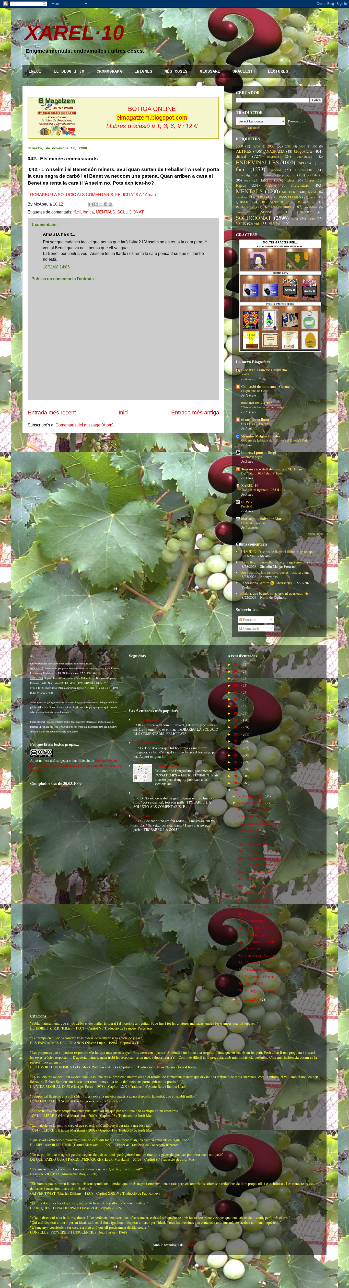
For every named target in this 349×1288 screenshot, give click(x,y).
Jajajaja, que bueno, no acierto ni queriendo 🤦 (274, 593)
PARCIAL (262, 197)
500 (314, 146)
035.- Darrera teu (249, 948)
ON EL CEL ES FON (256, 423)
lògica (88, 212)
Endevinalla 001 (248, 830)
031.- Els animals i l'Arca (255, 976)
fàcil (77, 212)
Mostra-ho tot (315, 533)
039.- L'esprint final (251, 920)
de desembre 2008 (251, 796)
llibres (309, 180)
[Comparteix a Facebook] (105, 204)
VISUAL (275, 223)
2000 (270, 146)
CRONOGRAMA (109, 71)
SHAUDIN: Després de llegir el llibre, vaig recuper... (279, 551)
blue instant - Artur (256, 402)
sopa (295, 218)
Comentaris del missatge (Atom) (84, 425)
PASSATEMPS (290, 197)
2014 (236, 747)
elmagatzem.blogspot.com (152, 117)
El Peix (246, 502)
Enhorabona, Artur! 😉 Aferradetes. (266, 582)
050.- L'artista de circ (252, 843)
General (275, 169)
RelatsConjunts (278, 207)
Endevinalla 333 (145, 742)
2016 (236, 734)
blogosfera (303, 151)
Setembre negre (251, 456)
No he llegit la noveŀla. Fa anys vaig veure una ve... (277, 562)
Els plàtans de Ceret (255, 390)
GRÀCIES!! (243, 71)
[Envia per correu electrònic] (91, 204)
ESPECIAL (305, 163)
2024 (236, 678)
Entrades (248, 619)
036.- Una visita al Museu (255, 941)
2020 (236, 706)
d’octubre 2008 (248, 999)
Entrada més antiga (195, 412)
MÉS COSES (176, 71)
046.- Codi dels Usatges (254, 871)
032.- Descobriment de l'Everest (260, 969)
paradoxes (242, 197)
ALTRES (243, 151)
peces (313, 197)
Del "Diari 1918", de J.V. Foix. (262, 473)
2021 (236, 699)
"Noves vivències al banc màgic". (264, 407)
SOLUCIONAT (130, 212)
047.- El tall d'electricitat (255, 864)
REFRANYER (272, 201)
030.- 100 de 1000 (250, 983)
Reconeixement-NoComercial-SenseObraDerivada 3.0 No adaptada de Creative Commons (75, 765)
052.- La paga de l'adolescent (258, 823)
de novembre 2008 (251, 802)
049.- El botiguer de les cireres (259, 851)
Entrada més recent (52, 412)
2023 (236, 685)
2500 (288, 146)
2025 (236, 671)
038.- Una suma (248, 927)
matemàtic (300, 185)
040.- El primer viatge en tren (258, 913)
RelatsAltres (306, 202)
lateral (266, 180)
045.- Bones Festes (250, 878)
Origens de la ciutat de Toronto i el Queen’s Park (274, 440)
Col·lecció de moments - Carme (265, 386)
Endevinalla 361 (145, 792)
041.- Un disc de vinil (252, 906)
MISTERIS (290, 191)
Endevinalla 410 (145, 719)
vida (257, 223)
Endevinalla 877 (145, 816)
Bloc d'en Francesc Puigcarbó (264, 369)
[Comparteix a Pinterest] (110, 204)
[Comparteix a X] (100, 204)
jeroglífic (288, 175)
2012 (236, 762)
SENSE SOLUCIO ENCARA (286, 211)
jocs (247, 180)
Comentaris (250, 628)
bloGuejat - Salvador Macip (263, 518)
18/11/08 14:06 (56, 267)
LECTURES (278, 71)
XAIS (245, 374)
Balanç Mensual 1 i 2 (252, 809)
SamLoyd (242, 212)
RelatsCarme (245, 207)
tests (311, 218)
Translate (252, 127)
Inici (124, 412)
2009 (236, 783)
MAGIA (270, 185)
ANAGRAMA (274, 151)
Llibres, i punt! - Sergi (258, 452)
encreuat (273, 156)
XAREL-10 (249, 485)
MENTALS (105, 212)
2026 (236, 664)
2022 (236, 692)
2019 (236, 713)
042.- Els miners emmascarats (258, 899)
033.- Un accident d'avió (254, 962)
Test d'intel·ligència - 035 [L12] (263, 489)
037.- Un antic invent (252, 934)
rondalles (311, 207)
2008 (236, 789)
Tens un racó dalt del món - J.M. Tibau (271, 469)
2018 (236, 720)
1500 (257, 146)
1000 (239, 146)
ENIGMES (143, 71)
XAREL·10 (74, 32)
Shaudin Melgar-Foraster (260, 436)
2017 (236, 727)
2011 (236, 768)
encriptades (304, 156)
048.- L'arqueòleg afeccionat (257, 857)
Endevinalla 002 (248, 816)
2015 (236, 741)
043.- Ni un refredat (251, 892)
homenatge (243, 175)
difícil (241, 156)
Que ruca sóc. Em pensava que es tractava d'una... (276, 572)
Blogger (190, 1244)
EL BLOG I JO (69, 71)
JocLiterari (315, 175)
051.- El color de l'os (252, 836)
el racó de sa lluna (255, 419)
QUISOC (242, 201)
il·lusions (268, 175)
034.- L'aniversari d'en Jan (256, 955)
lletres (290, 180)
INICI (35, 71)
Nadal (312, 192)
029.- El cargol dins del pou (257, 990)
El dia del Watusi (253, 523)
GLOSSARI (210, 71)
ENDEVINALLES (257, 162)
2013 (236, 755)
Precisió (246, 506)
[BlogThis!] (95, 204)
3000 (302, 146)
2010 (236, 775)
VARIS (241, 223)
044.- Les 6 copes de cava (255, 885)
